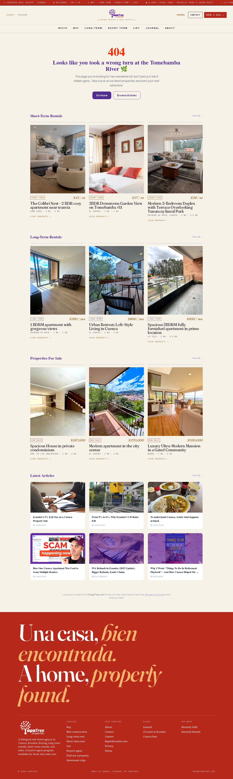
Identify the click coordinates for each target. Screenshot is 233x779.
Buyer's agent (74, 750)
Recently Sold (189, 727)
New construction (77, 731)
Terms (108, 750)
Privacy (109, 746)
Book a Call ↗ (215, 15)
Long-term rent (76, 736)
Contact (195, 15)
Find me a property (78, 755)
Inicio (63, 28)
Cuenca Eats (150, 736)
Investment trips (76, 760)
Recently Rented (190, 731)
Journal (152, 28)
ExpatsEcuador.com (116, 741)
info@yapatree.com (204, 771)
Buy (76, 28)
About (170, 28)
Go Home (101, 95)
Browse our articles (154, 594)
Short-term (118, 28)
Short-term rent (76, 741)
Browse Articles (127, 95)
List (136, 28)
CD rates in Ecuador (154, 731)
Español (181, 15)
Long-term (93, 28)
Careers (109, 736)
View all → (197, 115)
